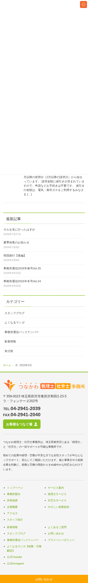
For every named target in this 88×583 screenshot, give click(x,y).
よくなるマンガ (15, 322)
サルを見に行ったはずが (19, 229)
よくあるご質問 (57, 527)
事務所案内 (13, 494)
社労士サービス (57, 500)
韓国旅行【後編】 (14, 255)
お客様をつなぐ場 (19, 424)
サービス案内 (56, 487)
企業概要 (12, 506)
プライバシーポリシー (61, 540)
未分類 (9, 351)
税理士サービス (57, 494)
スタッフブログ (15, 313)
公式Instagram (15, 563)
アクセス (12, 513)
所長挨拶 (12, 500)
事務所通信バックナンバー (22, 332)
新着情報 (10, 341)
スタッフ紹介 (15, 519)
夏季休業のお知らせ (16, 242)
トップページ (15, 487)
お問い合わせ (56, 533)
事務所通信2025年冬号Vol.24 (22, 281)
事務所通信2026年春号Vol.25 (22, 268)
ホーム (7, 365)
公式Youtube (14, 556)
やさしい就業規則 (58, 506)
